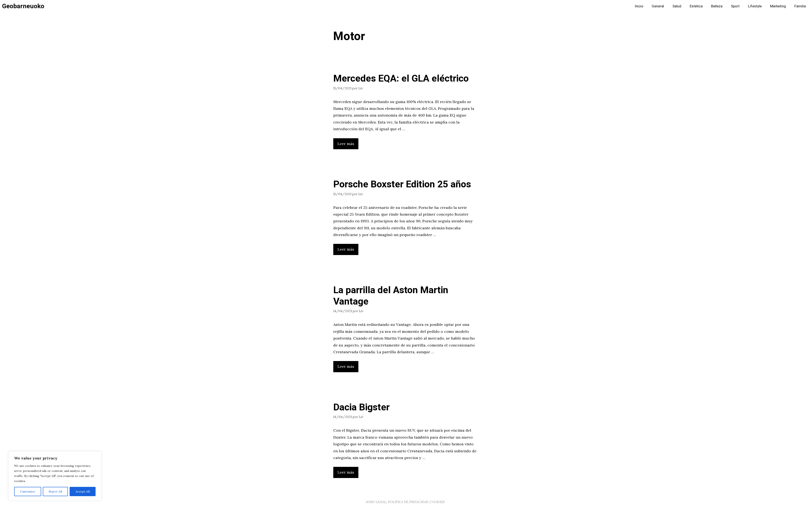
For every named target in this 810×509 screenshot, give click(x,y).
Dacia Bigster (361, 407)
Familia (800, 6)
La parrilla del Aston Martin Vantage (390, 296)
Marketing (778, 6)
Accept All (83, 491)
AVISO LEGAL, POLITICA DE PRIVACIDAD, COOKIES (405, 502)
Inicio (639, 6)
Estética (696, 6)
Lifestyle (755, 6)
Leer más (346, 143)
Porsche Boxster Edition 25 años (402, 184)
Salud (676, 6)
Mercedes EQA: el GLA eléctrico (401, 79)
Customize (27, 491)
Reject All (55, 491)
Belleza (716, 6)
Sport (735, 6)
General (658, 6)
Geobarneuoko (23, 6)
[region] (54, 476)
